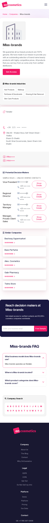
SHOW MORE (9, 242)
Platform (24, 501)
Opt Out (24, 481)
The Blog (24, 453)
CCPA (24, 477)
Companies (13, 14)
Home (5, 14)
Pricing (24, 504)
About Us (24, 450)
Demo (24, 497)
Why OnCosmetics (24, 461)
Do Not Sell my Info (24, 485)
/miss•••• (10, 160)
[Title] (11, 4)
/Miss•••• (10, 157)
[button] (46, 4)
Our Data (24, 508)
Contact (24, 457)
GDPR (24, 473)
